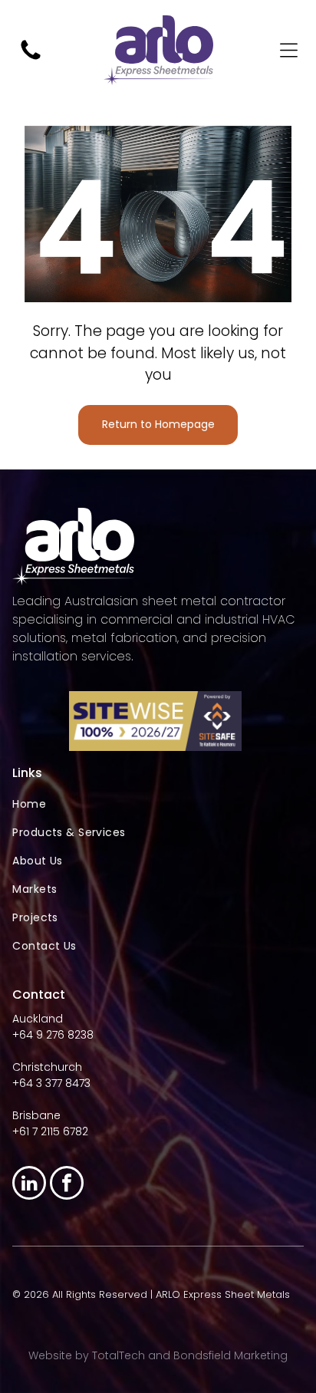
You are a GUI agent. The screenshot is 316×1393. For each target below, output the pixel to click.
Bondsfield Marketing (230, 1355)
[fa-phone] (30, 59)
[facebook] (67, 1185)
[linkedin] (29, 1185)
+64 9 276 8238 (53, 1034)
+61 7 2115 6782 (50, 1131)
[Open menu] (289, 50)
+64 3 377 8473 (51, 1083)
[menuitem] (157, 804)
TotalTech (118, 1355)
